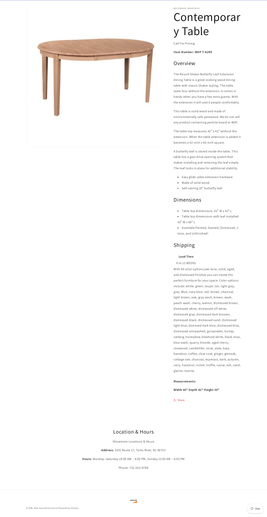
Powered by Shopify (68, 508)
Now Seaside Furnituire (46, 508)
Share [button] (181, 400)
